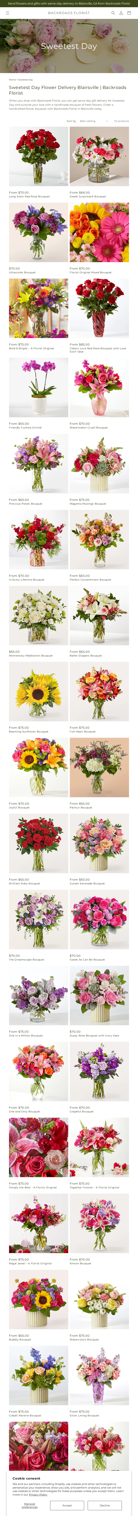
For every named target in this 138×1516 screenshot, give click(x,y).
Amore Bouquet (80, 1263)
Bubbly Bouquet (20, 1339)
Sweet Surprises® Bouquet (88, 196)
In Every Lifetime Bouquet (27, 579)
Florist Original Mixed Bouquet (91, 272)
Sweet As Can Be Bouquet (87, 959)
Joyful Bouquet (19, 807)
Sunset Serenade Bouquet (87, 883)
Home (12, 79)
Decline (105, 1505)
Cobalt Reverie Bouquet (25, 1415)
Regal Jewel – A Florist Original (30, 1263)
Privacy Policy (38, 1494)
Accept (67, 1505)
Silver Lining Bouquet (84, 1415)
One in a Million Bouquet (26, 1035)
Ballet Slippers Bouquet (86, 655)
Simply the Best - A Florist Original (33, 1187)
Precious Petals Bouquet (26, 503)
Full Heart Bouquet (83, 731)
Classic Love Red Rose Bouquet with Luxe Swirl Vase (98, 350)
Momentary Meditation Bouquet (31, 655)
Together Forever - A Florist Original (94, 1187)
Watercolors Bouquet (84, 1339)
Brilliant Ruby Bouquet (24, 883)
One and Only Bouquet (24, 1111)
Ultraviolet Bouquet (22, 272)
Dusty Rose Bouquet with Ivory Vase (94, 1035)
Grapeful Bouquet (82, 1111)
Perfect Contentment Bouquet (90, 579)
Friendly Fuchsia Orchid (25, 427)
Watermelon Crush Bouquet (89, 427)
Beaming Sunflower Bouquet (29, 731)
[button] (8, 13)
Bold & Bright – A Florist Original (31, 348)
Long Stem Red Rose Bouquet (29, 196)
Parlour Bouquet (81, 807)
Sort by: (71, 121)
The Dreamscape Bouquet (26, 959)
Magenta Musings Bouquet (88, 503)
